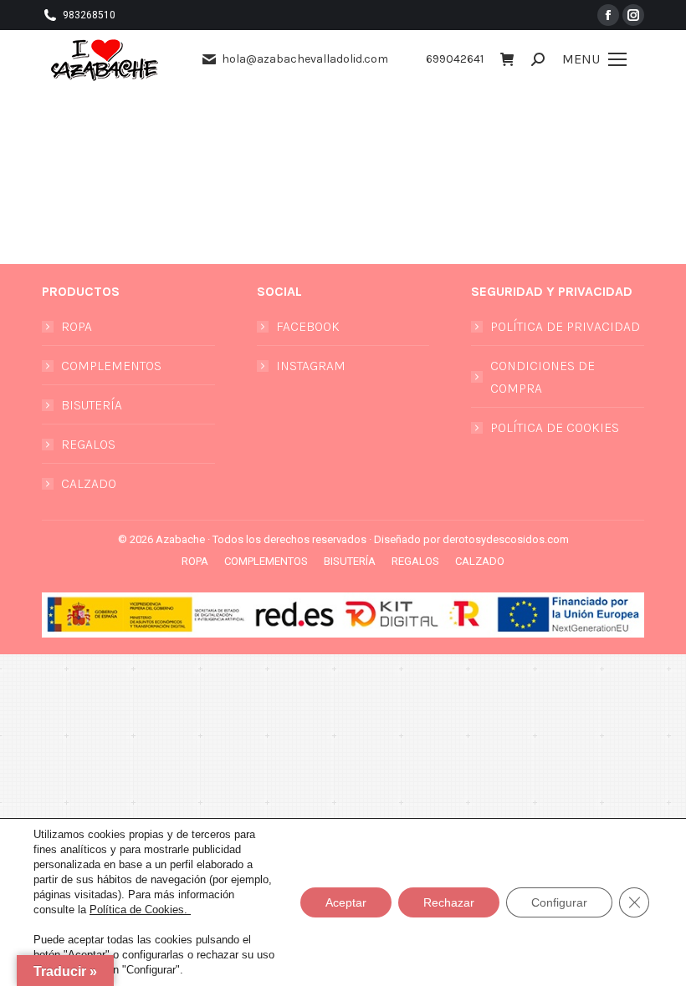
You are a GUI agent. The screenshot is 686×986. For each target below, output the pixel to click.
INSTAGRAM (311, 366)
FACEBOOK (308, 326)
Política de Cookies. (140, 909)
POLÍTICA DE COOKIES (554, 427)
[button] (386, 15)
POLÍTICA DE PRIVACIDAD (565, 326)
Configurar (559, 902)
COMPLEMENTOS (111, 366)
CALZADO (88, 483)
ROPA (76, 326)
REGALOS (88, 444)
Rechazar (448, 902)
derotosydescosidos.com (506, 539)
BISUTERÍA (91, 405)
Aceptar (345, 902)
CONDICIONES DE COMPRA (542, 377)
